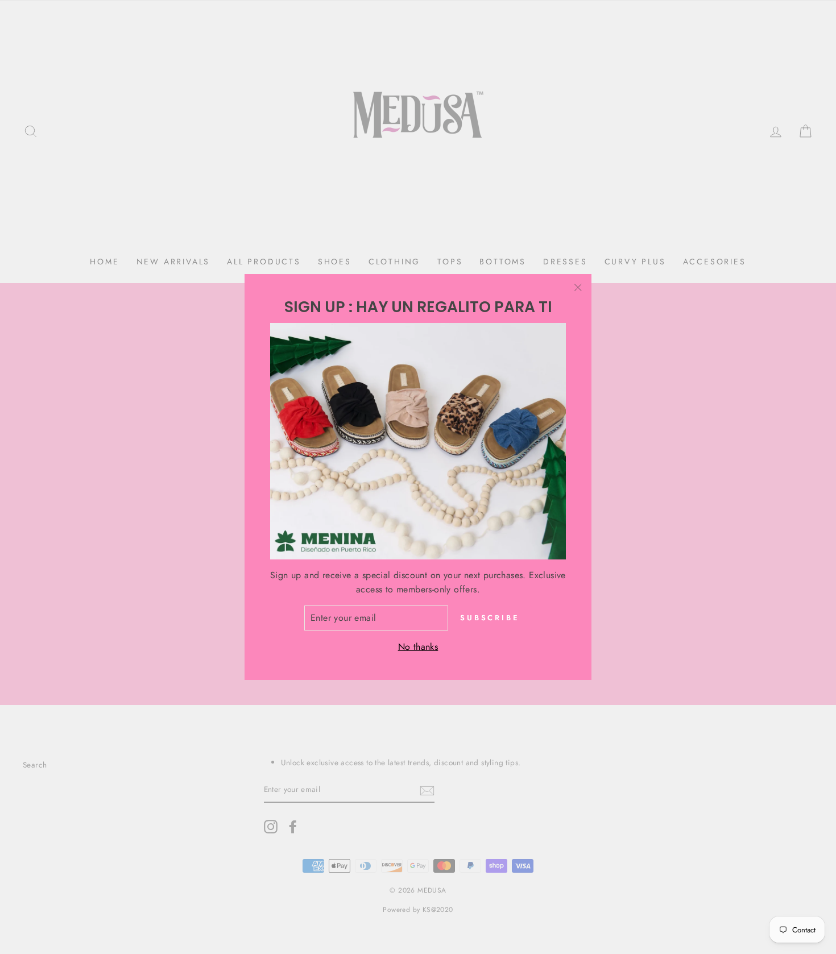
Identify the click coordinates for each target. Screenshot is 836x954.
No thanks (418, 646)
